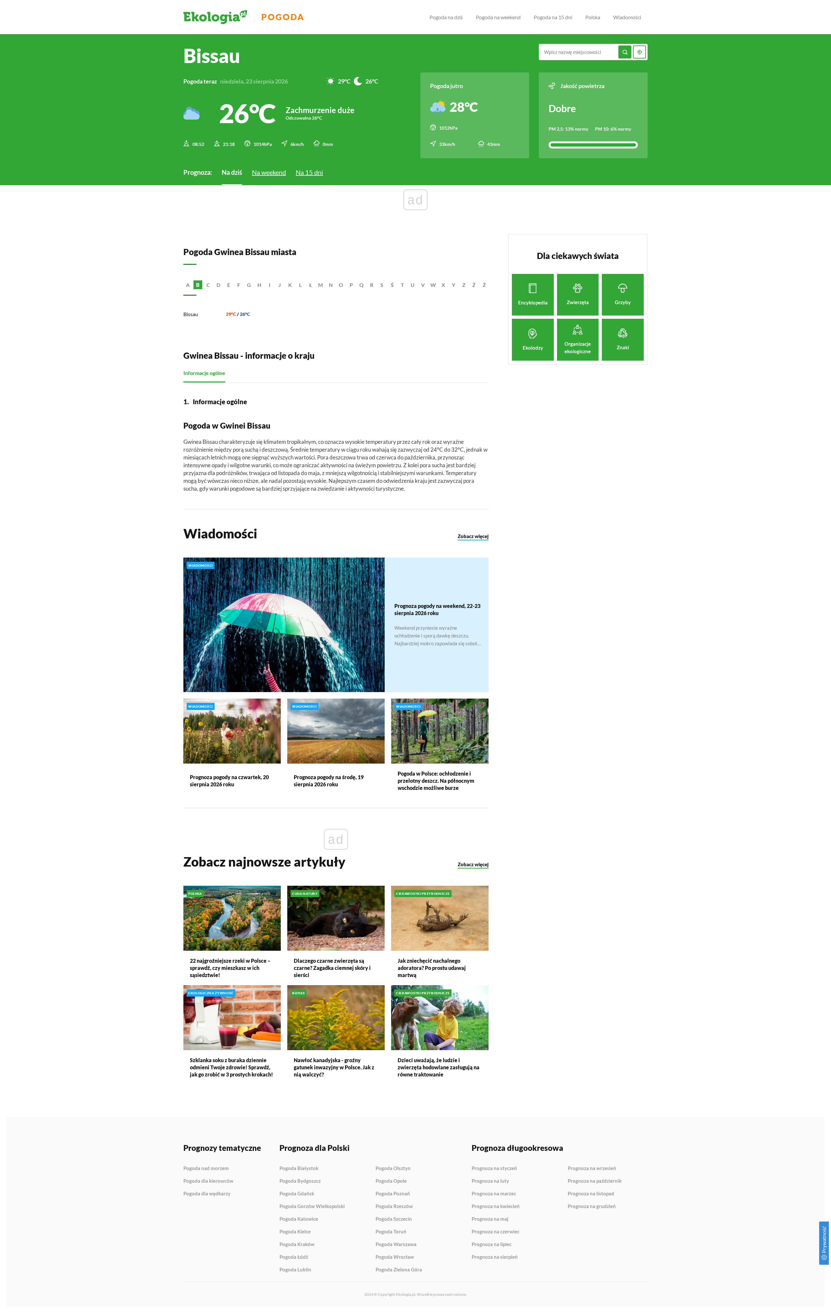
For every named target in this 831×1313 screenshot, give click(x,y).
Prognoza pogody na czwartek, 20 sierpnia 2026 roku (229, 780)
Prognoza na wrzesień (592, 1168)
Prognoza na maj (490, 1219)
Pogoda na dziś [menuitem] (446, 17)
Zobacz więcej (473, 536)
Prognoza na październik (595, 1181)
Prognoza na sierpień (495, 1257)
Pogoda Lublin (295, 1269)
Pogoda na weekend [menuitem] (498, 17)
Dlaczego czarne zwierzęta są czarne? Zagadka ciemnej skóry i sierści (332, 968)
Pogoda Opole (391, 1181)
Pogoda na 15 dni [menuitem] (553, 17)
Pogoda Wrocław (395, 1257)
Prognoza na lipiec (492, 1244)
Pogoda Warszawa (396, 1244)
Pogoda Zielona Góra (399, 1269)
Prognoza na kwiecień (496, 1206)
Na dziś (232, 172)
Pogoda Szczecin (394, 1219)
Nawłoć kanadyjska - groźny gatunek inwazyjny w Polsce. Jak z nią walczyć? (334, 1067)
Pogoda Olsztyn (393, 1168)
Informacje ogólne (204, 373)
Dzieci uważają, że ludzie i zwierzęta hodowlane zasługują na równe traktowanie (438, 1067)
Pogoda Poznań (393, 1193)
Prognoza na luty (490, 1181)
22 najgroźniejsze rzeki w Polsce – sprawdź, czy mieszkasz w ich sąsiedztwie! (230, 968)
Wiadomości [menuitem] (627, 17)
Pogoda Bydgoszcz (300, 1181)
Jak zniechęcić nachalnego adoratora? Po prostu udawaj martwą (432, 968)
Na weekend (269, 172)
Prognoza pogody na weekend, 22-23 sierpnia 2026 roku (437, 609)
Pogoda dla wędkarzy (206, 1193)
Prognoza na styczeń (494, 1168)
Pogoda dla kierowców (208, 1181)
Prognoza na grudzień (592, 1206)
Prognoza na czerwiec (495, 1231)
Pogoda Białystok (298, 1168)
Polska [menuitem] (592, 17)
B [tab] (198, 285)
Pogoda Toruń (391, 1231)
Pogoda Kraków (297, 1244)
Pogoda (282, 17)
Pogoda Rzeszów (394, 1206)
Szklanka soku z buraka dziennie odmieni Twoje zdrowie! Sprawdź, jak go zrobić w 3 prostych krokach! (231, 1067)
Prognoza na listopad (591, 1193)
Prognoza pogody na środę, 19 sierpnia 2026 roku (329, 780)
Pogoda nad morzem (206, 1168)
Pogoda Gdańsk (296, 1193)
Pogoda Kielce (295, 1231)
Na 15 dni (309, 172)
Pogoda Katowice (298, 1219)
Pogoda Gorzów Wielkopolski (312, 1206)
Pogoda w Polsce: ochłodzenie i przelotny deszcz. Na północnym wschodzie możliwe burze (436, 780)
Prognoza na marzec (494, 1193)
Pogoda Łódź (293, 1257)
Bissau (190, 314)
